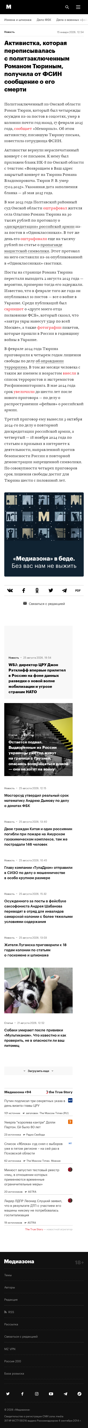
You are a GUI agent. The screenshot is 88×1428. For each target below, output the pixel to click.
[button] (78, 7)
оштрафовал (55, 208)
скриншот (14, 309)
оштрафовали (34, 239)
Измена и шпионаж (18, 19)
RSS (10, 1311)
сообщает (23, 129)
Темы (8, 1274)
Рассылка (11, 1323)
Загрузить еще (38, 1071)
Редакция (11, 1299)
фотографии (49, 328)
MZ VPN (9, 1348)
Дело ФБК (44, 19)
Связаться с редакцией (47, 603)
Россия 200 (12, 1360)
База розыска (14, 1373)
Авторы (9, 1287)
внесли (69, 373)
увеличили (24, 392)
